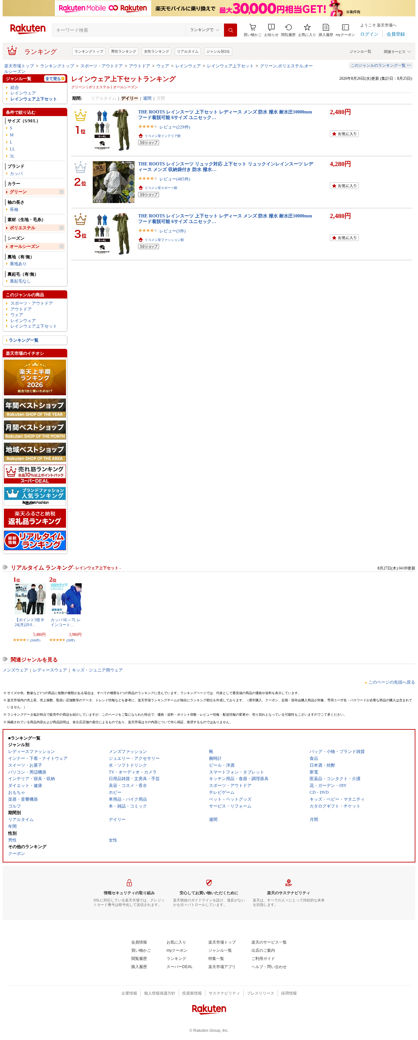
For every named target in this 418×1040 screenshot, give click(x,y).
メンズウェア (15, 670)
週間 (147, 98)
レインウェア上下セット (230, 65)
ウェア (162, 65)
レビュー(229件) (174, 127)
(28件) (70, 640)
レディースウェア (50, 670)
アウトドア (139, 65)
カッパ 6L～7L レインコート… (66, 622)
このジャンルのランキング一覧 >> (381, 65)
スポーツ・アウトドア (101, 65)
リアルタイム (188, 51)
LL (12, 148)
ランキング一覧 (24, 340)
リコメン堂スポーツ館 (161, 188)
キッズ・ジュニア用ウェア (97, 670)
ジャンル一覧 (360, 51)
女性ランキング (156, 51)
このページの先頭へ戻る (391, 682)
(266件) (35, 640)
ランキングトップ (88, 51)
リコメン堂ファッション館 (164, 240)
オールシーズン (25, 246)
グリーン (18, 191)
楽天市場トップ (19, 65)
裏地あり (18, 263)
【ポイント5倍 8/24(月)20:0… (29, 622)
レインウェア (188, 65)
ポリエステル (22, 227)
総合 (14, 87)
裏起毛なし (20, 281)
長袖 (14, 209)
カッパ (16, 173)
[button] (271, 30)
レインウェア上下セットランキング (123, 78)
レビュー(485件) (174, 179)
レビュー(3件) (172, 231)
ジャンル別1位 (218, 51)
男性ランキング (123, 51)
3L (12, 156)
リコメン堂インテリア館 (163, 136)
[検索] (230, 30)
